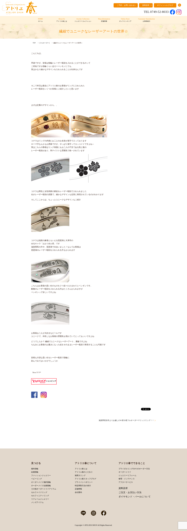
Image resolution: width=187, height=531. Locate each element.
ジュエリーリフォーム (127, 475)
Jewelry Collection (83, 20)
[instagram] (43, 395)
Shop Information (104, 20)
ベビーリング (36, 479)
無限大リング (80, 475)
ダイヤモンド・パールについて (135, 496)
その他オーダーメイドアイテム (43, 489)
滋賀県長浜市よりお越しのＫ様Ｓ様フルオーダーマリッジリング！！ (126, 420)
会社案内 (78, 492)
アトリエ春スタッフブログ (85, 479)
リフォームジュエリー (40, 499)
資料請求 (145, 5)
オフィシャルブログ (165, 5)
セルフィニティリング (40, 496)
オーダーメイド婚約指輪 (41, 482)
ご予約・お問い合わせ (126, 5)
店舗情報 (78, 489)
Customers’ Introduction (146, 20)
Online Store (125, 20)
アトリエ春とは (81, 469)
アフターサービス (126, 482)
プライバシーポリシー (84, 482)
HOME (40, 20)
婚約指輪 (34, 469)
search (179, 5)
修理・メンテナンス (127, 479)
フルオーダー (44, 43)
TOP (34, 43)
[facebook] (34, 395)
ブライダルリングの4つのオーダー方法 (134, 469)
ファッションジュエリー (41, 475)
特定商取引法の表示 (83, 486)
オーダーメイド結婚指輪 (41, 486)
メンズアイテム (37, 502)
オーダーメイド (125, 472)
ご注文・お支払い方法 (130, 492)
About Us (61, 20)
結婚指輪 (34, 472)
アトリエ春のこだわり (84, 472)
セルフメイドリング (39, 492)
